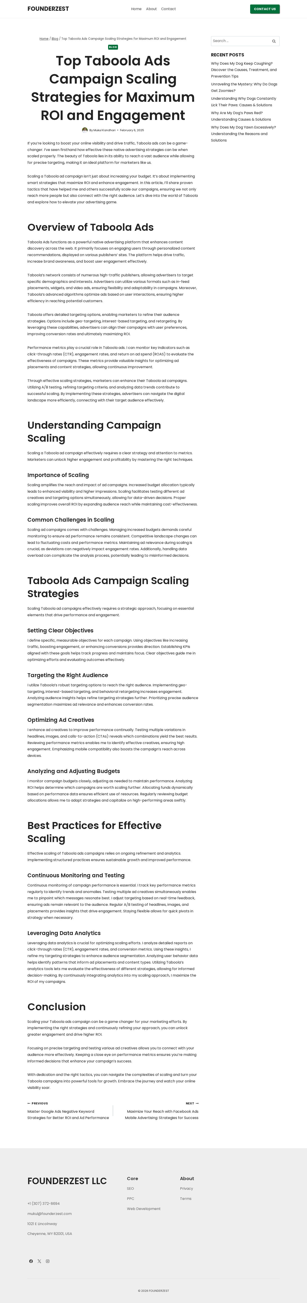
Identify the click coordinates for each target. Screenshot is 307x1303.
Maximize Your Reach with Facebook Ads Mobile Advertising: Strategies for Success (161, 1111)
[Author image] (85, 130)
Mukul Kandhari (104, 130)
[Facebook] (31, 1261)
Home (136, 8)
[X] (39, 1261)
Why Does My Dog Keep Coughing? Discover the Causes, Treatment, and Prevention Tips (244, 70)
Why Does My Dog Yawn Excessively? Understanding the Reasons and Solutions (243, 134)
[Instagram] (47, 1261)
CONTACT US (265, 9)
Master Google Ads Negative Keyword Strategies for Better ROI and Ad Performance (68, 1111)
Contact (168, 8)
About (151, 8)
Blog (113, 47)
